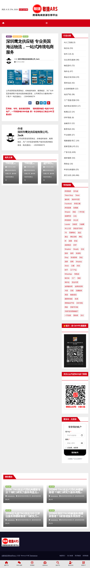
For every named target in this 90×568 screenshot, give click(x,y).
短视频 (75, 208)
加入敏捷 (70, 555)
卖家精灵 (68, 245)
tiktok (77, 195)
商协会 (66, 164)
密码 (67, 439)
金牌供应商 (79, 286)
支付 (82, 315)
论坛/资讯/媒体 (70, 60)
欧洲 (76, 299)
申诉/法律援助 (69, 169)
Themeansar (33, 555)
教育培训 (67, 129)
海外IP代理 (75, 199)
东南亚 (74, 224)
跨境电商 (68, 191)
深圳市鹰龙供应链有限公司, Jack (28, 59)
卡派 (66, 290)
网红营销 (73, 237)
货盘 (74, 212)
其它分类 (25, 36)
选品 (79, 232)
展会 (66, 237)
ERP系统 (67, 117)
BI (65, 241)
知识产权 (67, 94)
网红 (80, 237)
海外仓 (66, 71)
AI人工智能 (68, 42)
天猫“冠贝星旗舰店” (71, 311)
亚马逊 (75, 191)
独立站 (66, 48)
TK (66, 232)
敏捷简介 (62, 555)
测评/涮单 (68, 158)
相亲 (71, 253)
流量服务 (79, 290)
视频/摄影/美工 (70, 141)
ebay (66, 257)
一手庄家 (68, 315)
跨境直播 (68, 208)
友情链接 (85, 555)
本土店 (75, 220)
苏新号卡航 (74, 307)
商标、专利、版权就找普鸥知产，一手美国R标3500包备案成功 (18, 111)
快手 (66, 270)
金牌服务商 (68, 286)
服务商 (67, 199)
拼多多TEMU (77, 228)
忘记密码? (78, 459)
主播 (72, 266)
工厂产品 (73, 270)
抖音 (78, 266)
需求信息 (67, 83)
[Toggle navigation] (46, 23)
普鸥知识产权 (69, 303)
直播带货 (68, 216)
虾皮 (75, 241)
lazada (67, 224)
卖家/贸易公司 (69, 146)
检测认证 (67, 112)
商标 (66, 307)
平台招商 (67, 135)
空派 (71, 290)
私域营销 (74, 257)
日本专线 (79, 303)
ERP (74, 245)
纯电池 (76, 274)
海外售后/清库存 (17, 36)
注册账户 (71, 459)
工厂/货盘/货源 (70, 100)
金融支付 (67, 123)
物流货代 (9, 36)
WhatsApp (68, 274)
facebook (68, 203)
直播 (70, 241)
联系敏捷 (78, 555)
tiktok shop (69, 195)
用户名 (68, 432)
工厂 (73, 278)
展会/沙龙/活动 (70, 77)
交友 (82, 249)
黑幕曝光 (72, 232)
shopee (67, 212)
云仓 (74, 216)
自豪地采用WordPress (9, 555)
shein (67, 266)
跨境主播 (77, 203)
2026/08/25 (11, 496)
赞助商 (75, 315)
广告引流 (67, 152)
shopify (75, 249)
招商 (71, 261)
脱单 (66, 253)
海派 (79, 278)
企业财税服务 (69, 89)
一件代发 (81, 212)
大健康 (82, 224)
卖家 (66, 261)
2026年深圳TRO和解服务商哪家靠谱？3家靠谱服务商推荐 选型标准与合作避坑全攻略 (66, 516)
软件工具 (67, 54)
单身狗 (78, 253)
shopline (68, 249)
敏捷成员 (73, 295)
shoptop (79, 261)
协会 (81, 257)
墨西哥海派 (68, 299)
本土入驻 (68, 228)
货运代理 (75, 282)
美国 (66, 295)
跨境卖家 (68, 220)
